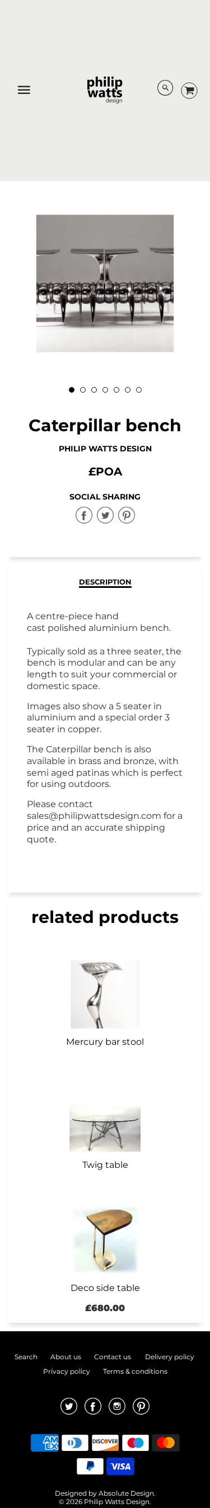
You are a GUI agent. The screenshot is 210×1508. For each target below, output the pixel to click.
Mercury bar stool (105, 1041)
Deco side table (105, 1288)
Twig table (105, 1165)
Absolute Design (126, 1493)
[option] (105, 283)
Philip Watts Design (105, 449)
